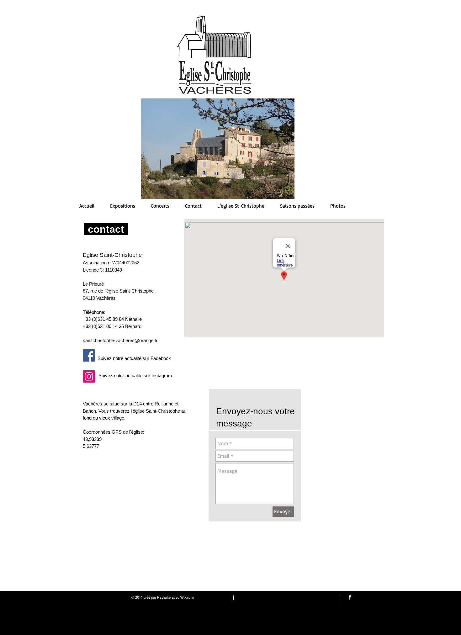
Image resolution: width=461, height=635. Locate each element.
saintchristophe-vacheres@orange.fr (120, 340)
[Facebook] (89, 355)
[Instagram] (89, 376)
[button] (297, 205)
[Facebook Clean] (349, 597)
